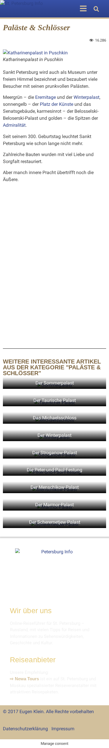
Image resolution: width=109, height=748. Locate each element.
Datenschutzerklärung (25, 728)
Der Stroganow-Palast (54, 452)
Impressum (62, 728)
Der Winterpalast (54, 435)
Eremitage (45, 97)
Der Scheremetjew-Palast (54, 522)
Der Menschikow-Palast (55, 487)
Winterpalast (86, 97)
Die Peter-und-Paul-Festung (54, 470)
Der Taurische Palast (54, 400)
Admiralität (14, 125)
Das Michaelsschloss (54, 417)
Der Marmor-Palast (54, 504)
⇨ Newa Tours (24, 678)
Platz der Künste (56, 104)
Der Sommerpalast (54, 383)
